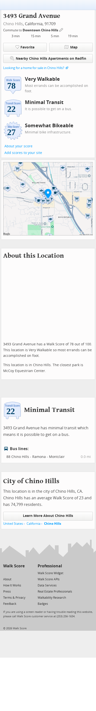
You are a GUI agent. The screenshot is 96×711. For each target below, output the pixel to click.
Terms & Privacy (14, 597)
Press (7, 591)
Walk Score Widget (50, 573)
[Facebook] (13, 573)
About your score (18, 146)
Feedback (9, 604)
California (33, 523)
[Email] (21, 573)
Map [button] (74, 47)
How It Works (12, 585)
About (7, 579)
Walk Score (14, 566)
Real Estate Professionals (55, 591)
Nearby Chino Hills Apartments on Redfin (51, 59)
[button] (48, 193)
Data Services (47, 585)
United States (13, 523)
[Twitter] (6, 573)
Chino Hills (13, 24)
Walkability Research (52, 597)
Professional (50, 566)
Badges (43, 604)
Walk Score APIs (49, 579)
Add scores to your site (23, 153)
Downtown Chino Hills (41, 30)
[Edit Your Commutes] (61, 29)
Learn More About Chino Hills (48, 516)
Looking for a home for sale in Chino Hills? (33, 68)
